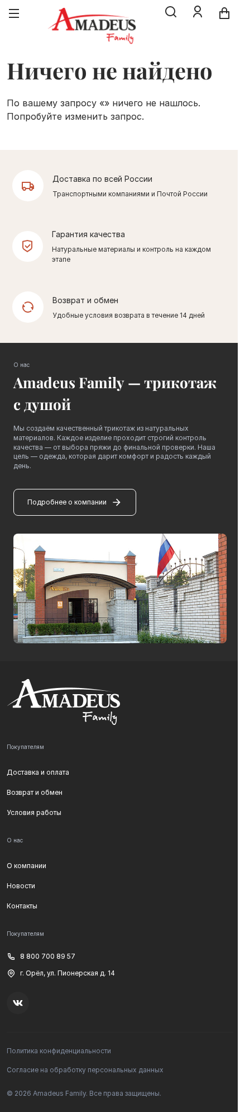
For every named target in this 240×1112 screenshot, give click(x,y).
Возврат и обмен (35, 792)
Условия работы (34, 812)
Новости (21, 886)
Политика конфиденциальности (59, 1051)
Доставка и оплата (38, 772)
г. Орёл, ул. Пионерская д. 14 (67, 973)
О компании (26, 865)
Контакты (22, 906)
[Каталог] (14, 13)
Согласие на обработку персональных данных (85, 1070)
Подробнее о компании (67, 502)
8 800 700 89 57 (47, 956)
